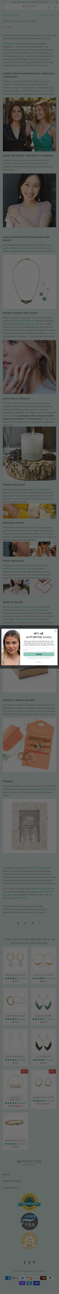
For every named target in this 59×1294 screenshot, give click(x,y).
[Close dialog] (55, 630)
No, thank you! (39, 662)
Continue (39, 654)
